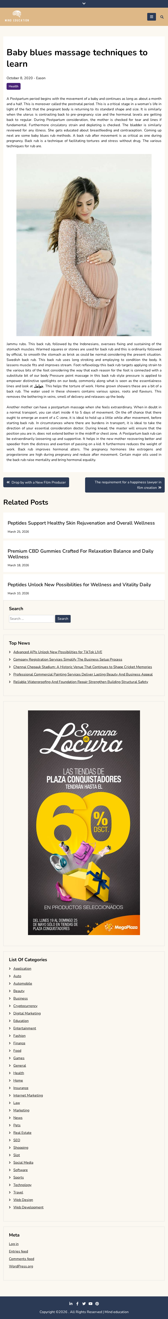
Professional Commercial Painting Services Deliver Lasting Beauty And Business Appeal (83, 674)
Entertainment (24, 1028)
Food (17, 1050)
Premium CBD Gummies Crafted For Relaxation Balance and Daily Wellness (80, 554)
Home (18, 1080)
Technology (22, 1185)
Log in (14, 1244)
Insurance (20, 1088)
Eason (41, 78)
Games (18, 1058)
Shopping (20, 1147)
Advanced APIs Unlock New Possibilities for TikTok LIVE (57, 652)
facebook (77, 1303)
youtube (90, 1303)
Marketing (21, 1110)
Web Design (23, 1199)
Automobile (22, 983)
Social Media (23, 1162)
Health (13, 86)
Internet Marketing (28, 1095)
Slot (16, 1155)
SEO (16, 1140)
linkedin (71, 1303)
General (19, 1065)
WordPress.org (21, 1266)
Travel (18, 1192)
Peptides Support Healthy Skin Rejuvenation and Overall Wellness (81, 523)
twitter (84, 1303)
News (18, 1117)
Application (22, 968)
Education (21, 1020)
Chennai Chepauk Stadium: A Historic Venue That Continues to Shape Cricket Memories (82, 667)
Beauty (18, 991)
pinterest (97, 1303)
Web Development (28, 1207)
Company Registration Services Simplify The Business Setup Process (67, 659)
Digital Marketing (27, 1013)
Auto (17, 976)
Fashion (19, 1035)
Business (20, 998)
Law (16, 1102)
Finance (19, 1043)
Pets (17, 1125)
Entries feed (18, 1251)
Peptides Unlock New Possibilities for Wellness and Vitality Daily (79, 584)
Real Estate (22, 1132)
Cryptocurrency (25, 1006)
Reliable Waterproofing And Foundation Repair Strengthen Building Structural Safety (80, 681)
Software (20, 1170)
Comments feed (21, 1258)
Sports (18, 1177)
